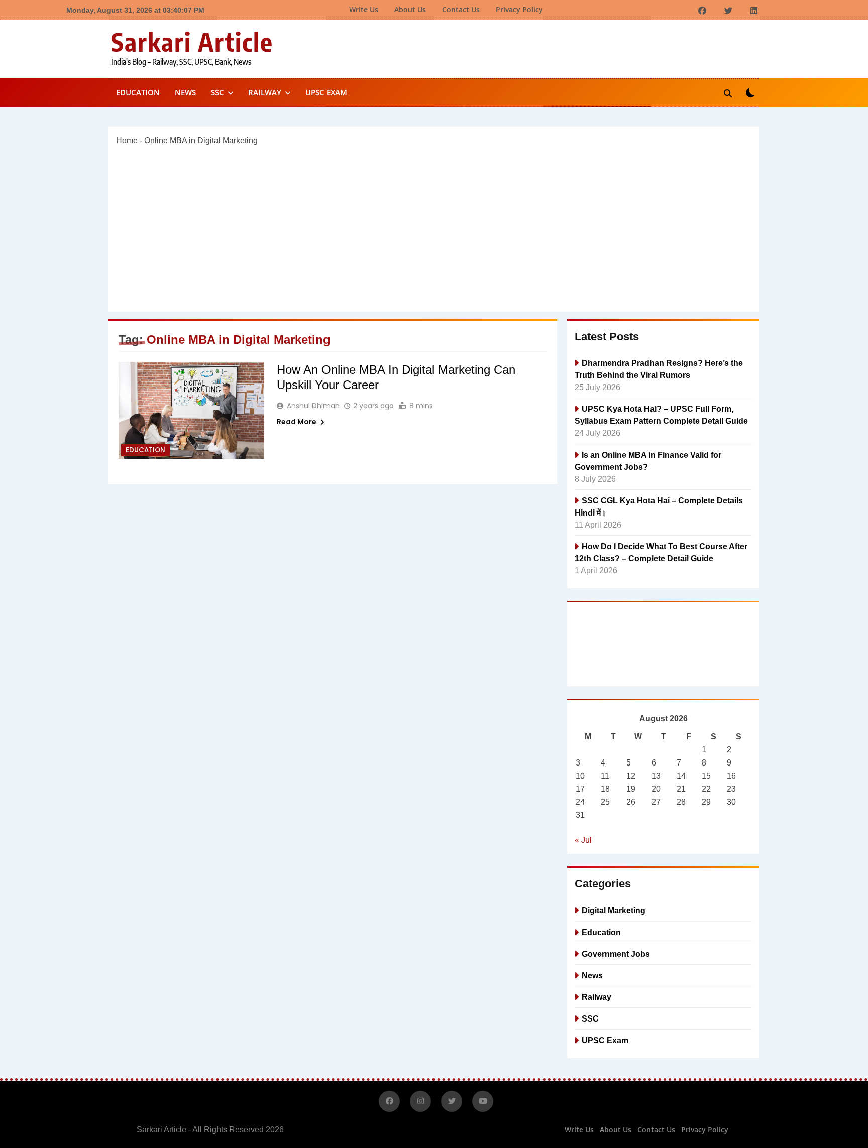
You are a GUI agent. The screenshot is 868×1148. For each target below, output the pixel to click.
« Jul (583, 840)
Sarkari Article (192, 41)
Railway (264, 92)
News (185, 92)
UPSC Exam (326, 92)
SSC (217, 92)
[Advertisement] (434, 229)
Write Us (363, 9)
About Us (410, 9)
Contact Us (461, 9)
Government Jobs (616, 953)
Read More (296, 422)
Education (138, 92)
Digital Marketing (613, 910)
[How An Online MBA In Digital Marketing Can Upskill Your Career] (191, 410)
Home (127, 140)
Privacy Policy (519, 9)
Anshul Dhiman (313, 406)
